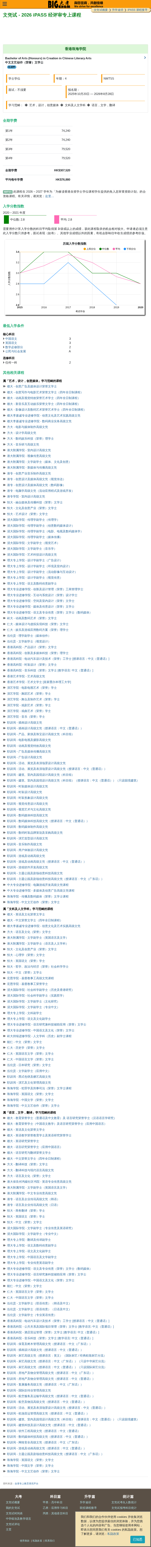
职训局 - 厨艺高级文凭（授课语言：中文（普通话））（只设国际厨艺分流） (57, 1367)
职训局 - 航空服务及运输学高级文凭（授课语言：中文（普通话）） (51, 1396)
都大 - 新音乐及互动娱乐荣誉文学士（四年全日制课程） (43, 404)
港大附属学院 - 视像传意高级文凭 (29, 456)
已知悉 (137, 1539)
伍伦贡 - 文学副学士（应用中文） (29, 1071)
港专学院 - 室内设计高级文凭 (26, 496)
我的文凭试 (13, 1507)
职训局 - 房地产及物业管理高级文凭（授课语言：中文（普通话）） (51, 1378)
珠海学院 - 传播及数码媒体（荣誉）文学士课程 (38, 896)
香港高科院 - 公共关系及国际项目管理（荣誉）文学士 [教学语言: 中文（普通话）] (60, 1326)
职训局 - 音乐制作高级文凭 (24, 844)
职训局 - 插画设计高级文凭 (24, 722)
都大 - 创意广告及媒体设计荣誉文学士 (32, 386)
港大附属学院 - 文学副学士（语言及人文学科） (38, 943)
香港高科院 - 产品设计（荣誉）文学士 (32, 647)
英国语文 (11, 342)
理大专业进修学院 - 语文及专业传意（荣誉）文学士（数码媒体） (49, 612)
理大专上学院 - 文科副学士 (24, 1013)
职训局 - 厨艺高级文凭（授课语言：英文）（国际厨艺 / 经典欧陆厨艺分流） (56, 1355)
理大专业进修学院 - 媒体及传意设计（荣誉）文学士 (41, 606)
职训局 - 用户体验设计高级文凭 (27, 850)
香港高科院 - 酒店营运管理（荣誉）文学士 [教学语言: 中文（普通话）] (53, 1332)
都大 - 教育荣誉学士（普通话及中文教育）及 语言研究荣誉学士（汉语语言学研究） (62, 1118)
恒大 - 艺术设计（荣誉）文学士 (27, 514)
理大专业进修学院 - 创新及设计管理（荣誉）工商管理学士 (45, 589)
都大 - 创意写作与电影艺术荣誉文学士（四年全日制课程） (45, 392)
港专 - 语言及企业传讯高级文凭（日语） (33, 1204)
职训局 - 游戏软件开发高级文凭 (27, 867)
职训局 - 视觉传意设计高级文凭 (27, 803)
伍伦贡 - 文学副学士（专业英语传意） (32, 1315)
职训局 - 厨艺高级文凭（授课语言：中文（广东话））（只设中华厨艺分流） (57, 1361)
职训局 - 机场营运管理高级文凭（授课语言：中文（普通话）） (48, 1413)
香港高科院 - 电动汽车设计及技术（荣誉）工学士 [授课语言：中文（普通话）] (58, 658)
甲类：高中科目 (53, 1502)
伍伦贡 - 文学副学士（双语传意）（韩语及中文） (39, 1303)
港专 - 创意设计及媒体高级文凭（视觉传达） (36, 479)
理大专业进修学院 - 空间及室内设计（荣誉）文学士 (41, 600)
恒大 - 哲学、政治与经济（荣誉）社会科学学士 (38, 966)
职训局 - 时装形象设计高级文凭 (27, 797)
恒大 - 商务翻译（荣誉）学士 (26, 1210)
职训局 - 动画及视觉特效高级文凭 (29, 745)
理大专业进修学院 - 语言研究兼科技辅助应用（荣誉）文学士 (46, 1024)
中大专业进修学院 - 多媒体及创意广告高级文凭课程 (41, 890)
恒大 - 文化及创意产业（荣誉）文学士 (32, 508)
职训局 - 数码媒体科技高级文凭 (27, 815)
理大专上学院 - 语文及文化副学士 (29, 1018)
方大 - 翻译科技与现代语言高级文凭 (30, 1170)
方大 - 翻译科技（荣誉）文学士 (27, 1164)
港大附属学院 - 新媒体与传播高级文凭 (32, 467)
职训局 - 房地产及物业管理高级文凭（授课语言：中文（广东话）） (51, 1372)
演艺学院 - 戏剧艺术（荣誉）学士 (29, 705)
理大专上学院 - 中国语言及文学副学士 (32, 1257)
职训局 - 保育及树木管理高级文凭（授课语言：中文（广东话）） (49, 1344)
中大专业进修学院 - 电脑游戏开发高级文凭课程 (38, 884)
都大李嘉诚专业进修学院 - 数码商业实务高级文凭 (39, 421)
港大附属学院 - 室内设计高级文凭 (29, 450)
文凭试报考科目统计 (124, 1507)
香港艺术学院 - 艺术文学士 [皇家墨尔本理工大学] (39, 682)
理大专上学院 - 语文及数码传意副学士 (32, 583)
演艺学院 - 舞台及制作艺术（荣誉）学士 (33, 699)
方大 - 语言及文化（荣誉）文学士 (29, 932)
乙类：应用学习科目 (55, 1507)
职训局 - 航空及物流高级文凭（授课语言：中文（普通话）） (46, 1401)
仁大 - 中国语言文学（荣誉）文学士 (30, 1059)
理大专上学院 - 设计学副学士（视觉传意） (35, 577)
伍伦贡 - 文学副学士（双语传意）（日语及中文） (39, 1309)
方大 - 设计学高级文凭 (21, 432)
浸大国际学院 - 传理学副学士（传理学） (33, 519)
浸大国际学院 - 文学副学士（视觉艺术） (33, 543)
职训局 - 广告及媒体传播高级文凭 (29, 751)
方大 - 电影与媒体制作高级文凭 (27, 427)
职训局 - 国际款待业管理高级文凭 (29, 1390)
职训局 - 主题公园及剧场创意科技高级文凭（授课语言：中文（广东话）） (55, 879)
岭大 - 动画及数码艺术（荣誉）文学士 (32, 618)
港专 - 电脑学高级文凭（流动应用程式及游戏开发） (41, 490)
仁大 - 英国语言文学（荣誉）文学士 (30, 1053)
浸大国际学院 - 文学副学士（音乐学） (32, 548)
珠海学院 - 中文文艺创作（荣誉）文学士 (33, 902)
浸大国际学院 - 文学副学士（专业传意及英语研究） (41, 1228)
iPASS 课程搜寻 (137, 9)
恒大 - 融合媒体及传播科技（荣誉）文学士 (35, 502)
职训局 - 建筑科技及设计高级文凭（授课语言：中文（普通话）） (49, 1425)
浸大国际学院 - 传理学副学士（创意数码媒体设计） (41, 525)
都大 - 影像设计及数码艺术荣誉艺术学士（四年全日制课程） (46, 409)
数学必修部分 (14, 347)
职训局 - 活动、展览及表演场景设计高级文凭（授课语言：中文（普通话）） (57, 768)
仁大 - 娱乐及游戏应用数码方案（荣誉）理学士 (38, 629)
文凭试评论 (13, 1524)
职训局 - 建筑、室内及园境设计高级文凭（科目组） (41, 774)
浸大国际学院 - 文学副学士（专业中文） (33, 1007)
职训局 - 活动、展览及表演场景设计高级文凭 (36, 763)
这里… (49, 196)
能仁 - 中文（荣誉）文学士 (24, 1042)
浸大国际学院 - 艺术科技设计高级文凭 (32, 554)
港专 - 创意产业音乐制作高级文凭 (29, 473)
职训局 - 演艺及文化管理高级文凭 (29, 1082)
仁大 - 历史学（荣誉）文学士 (26, 1047)
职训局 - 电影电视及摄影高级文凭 (29, 739)
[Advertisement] (75, 31)
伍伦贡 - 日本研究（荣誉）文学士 (29, 1065)
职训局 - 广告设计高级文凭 (24, 757)
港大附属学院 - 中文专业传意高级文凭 (32, 1193)
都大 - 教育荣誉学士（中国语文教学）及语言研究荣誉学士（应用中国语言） (57, 1123)
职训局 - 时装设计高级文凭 (24, 792)
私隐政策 (113, 1533)
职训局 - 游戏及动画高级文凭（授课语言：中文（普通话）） (46, 861)
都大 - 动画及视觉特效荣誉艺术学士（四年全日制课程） (43, 398)
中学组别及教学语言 (18, 1518)
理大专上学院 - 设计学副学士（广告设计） (35, 560)
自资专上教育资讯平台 (26, 1483)
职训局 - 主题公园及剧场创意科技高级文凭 (35, 873)
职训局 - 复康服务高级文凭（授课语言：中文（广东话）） (45, 1384)
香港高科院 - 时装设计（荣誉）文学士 (32, 664)
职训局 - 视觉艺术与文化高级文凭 (29, 809)
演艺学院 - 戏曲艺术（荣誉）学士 (29, 711)
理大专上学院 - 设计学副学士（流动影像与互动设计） (42, 572)
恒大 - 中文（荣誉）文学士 (24, 972)
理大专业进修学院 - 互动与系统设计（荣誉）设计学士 (42, 595)
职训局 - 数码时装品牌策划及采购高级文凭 (35, 832)
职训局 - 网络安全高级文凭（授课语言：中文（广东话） (43, 1442)
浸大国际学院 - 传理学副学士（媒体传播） (35, 537)
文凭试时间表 (14, 1513)
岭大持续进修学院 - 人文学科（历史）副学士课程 (39, 1036)
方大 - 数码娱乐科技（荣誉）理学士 (30, 438)
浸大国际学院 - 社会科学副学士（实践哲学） (36, 995)
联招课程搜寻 (88, 1507)
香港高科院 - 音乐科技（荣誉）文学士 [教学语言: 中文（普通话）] (50, 670)
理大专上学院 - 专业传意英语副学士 (30, 1262)
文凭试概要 (101, 9)
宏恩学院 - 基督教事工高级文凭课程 (30, 978)
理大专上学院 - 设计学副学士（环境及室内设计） (39, 566)
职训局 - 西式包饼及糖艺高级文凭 (29, 1076)
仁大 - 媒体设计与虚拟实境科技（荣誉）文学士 (38, 624)
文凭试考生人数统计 (124, 1502)
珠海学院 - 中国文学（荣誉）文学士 (30, 1100)
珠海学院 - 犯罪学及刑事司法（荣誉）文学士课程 (39, 1088)
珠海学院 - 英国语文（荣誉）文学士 (30, 1094)
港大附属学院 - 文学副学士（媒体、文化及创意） (39, 461)
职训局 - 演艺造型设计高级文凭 (27, 838)
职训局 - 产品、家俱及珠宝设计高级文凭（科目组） (41, 734)
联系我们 (50, 1541)
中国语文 (11, 338)
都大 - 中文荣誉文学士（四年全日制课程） (35, 920)
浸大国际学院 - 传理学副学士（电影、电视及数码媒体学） (45, 531)
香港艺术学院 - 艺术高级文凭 (26, 676)
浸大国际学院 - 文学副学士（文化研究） (33, 1001)
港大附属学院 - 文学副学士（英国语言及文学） (38, 937)
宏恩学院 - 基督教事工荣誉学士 (27, 984)
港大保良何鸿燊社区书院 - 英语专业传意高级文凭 (39, 1181)
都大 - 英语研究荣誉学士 (23, 1141)
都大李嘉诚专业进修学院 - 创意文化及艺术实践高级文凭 (43, 415)
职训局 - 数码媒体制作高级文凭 (27, 826)
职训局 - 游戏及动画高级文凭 (26, 855)
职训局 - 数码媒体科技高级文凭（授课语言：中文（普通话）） (48, 821)
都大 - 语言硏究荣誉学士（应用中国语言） (35, 1147)
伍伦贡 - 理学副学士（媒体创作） (29, 635)
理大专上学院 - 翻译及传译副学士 (29, 1239)
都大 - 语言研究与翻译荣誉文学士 (29, 1152)
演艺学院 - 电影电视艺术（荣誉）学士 (32, 687)
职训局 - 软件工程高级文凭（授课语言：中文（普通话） (43, 1431)
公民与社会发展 (15, 351)
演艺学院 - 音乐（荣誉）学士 (26, 716)
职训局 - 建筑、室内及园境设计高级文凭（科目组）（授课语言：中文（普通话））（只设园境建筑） (73, 780)
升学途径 (117, 9)
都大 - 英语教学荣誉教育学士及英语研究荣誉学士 (39, 1135)
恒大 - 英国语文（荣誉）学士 (26, 960)
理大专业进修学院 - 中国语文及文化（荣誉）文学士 (41, 1030)
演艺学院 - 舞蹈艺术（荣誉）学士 (29, 693)
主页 (9, 1529)
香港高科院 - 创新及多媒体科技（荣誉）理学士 (38, 653)
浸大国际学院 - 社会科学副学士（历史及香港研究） (41, 989)
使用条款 (24, 1541)
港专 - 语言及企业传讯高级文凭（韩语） (33, 1199)
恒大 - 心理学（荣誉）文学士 (26, 955)
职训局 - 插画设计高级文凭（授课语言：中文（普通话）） (45, 728)
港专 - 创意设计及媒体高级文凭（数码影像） (36, 485)
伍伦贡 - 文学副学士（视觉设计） (29, 641)
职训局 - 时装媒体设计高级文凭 (27, 786)
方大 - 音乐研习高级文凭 (23, 444)
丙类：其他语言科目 (55, 1513)
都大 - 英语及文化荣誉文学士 (26, 914)
